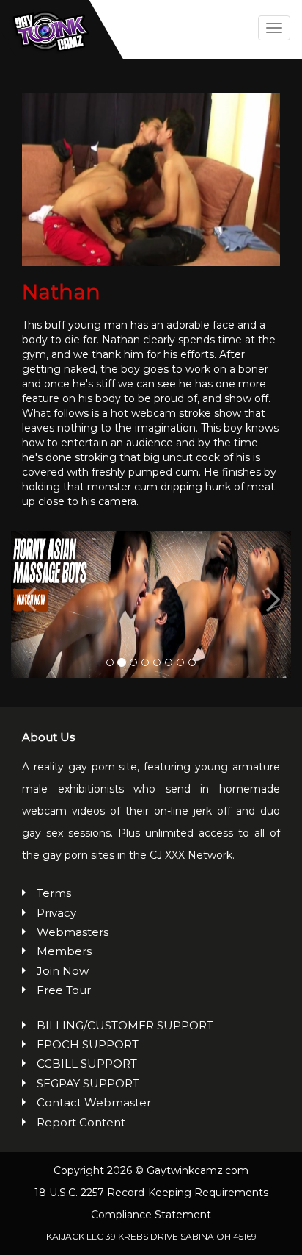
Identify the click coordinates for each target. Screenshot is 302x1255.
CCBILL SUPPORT (87, 1063)
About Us (48, 737)
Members (64, 951)
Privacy (56, 913)
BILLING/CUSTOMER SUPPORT (125, 1025)
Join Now (63, 971)
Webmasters (72, 932)
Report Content (81, 1122)
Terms (54, 893)
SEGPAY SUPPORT (88, 1083)
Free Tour (64, 990)
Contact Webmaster (94, 1102)
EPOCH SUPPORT (88, 1044)
